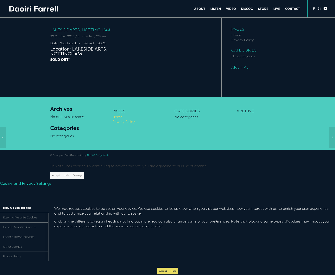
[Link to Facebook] (314, 8)
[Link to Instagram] (319, 8)
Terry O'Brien (97, 36)
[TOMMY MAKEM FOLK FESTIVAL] (3, 137)
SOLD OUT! (60, 59)
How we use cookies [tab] (17, 208)
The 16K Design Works (98, 155)
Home (236, 35)
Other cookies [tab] (12, 247)
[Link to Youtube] (325, 8)
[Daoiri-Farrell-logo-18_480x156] (33, 8)
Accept (56, 175)
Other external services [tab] (18, 237)
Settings (77, 175)
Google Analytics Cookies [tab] (19, 227)
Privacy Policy (242, 40)
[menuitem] (200, 8)
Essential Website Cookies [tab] (20, 217)
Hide (66, 175)
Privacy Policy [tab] (12, 256)
